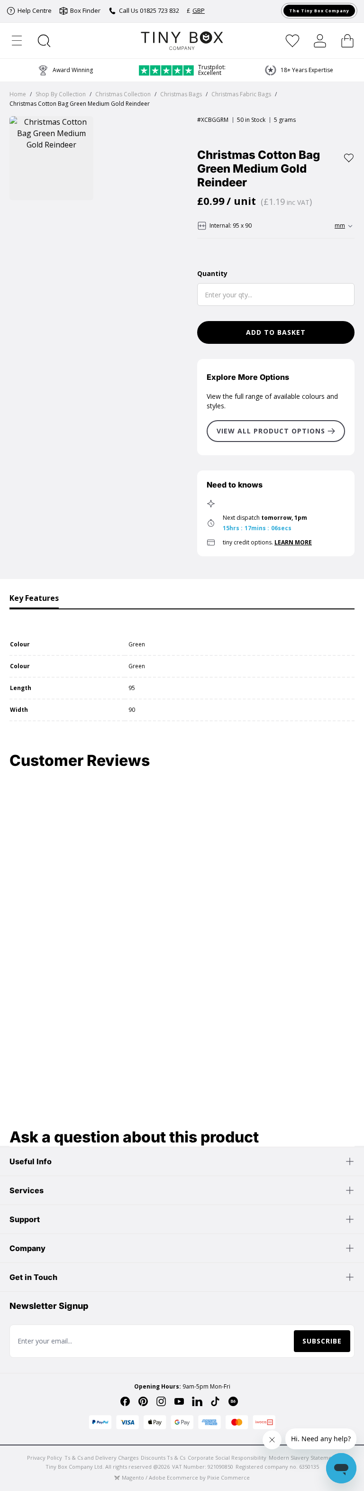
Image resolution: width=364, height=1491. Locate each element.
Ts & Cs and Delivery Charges (101, 1457)
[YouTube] (179, 1401)
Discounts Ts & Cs (163, 1457)
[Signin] (320, 41)
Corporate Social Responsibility (227, 1457)
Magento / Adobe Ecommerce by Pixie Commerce (186, 1477)
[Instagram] (161, 1401)
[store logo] (182, 40)
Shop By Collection (61, 94)
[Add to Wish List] (349, 158)
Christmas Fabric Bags (241, 94)
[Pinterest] (143, 1401)
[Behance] (233, 1401)
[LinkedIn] (197, 1401)
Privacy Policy (44, 1457)
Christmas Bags (181, 94)
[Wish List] (292, 41)
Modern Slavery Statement (303, 1457)
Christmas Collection (123, 94)
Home (17, 94)
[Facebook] (125, 1401)
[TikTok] (215, 1401)
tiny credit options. (267, 542)
